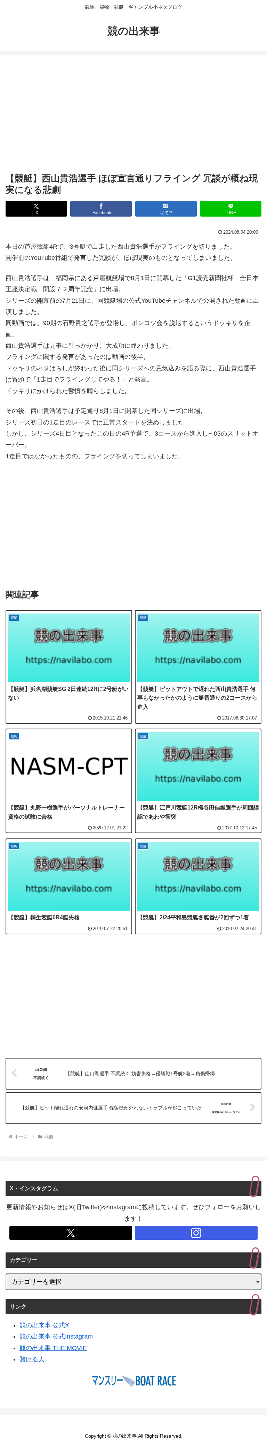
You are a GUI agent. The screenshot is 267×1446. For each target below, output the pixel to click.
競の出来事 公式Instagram (56, 1336)
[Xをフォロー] (70, 1233)
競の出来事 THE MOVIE (53, 1348)
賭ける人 (31, 1359)
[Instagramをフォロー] (196, 1233)
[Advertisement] (133, 115)
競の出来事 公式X (44, 1325)
